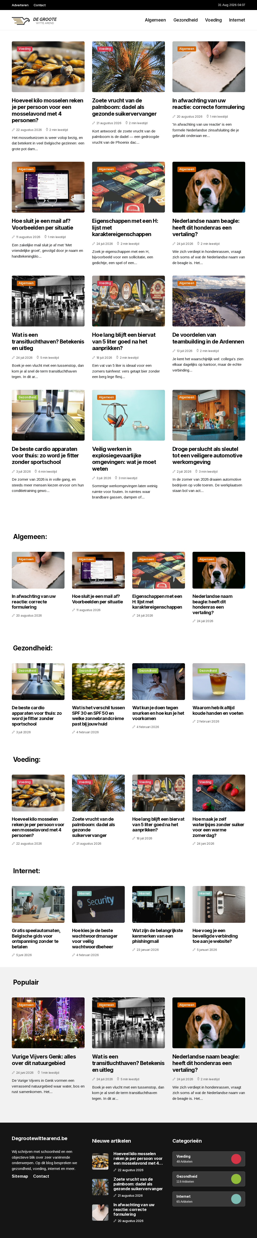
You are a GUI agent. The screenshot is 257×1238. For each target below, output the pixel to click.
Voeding (213, 20)
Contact (40, 5)
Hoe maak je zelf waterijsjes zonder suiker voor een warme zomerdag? (218, 827)
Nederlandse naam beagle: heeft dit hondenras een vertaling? (205, 227)
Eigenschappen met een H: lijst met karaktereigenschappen (125, 227)
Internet (237, 20)
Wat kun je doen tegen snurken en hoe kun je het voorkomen (158, 713)
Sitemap (20, 1176)
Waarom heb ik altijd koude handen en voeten (217, 710)
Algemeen (155, 20)
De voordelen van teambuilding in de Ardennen (208, 337)
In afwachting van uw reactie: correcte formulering (208, 103)
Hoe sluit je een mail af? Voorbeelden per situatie (42, 224)
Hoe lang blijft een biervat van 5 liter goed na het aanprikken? (123, 341)
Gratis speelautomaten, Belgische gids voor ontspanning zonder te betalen (36, 938)
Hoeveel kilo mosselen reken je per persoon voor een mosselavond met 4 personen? (47, 110)
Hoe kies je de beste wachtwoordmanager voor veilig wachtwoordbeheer (94, 938)
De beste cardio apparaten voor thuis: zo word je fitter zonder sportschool (45, 455)
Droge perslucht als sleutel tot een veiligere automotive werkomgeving (207, 455)
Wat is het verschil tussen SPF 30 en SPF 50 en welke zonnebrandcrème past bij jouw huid (98, 716)
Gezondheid (185, 20)
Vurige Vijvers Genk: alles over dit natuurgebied (44, 1059)
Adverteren (20, 5)
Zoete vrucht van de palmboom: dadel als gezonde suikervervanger (124, 107)
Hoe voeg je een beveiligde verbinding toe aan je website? (215, 936)
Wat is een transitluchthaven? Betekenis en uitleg (48, 341)
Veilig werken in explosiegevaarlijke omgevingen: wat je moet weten (124, 459)
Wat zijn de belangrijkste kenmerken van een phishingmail (157, 936)
